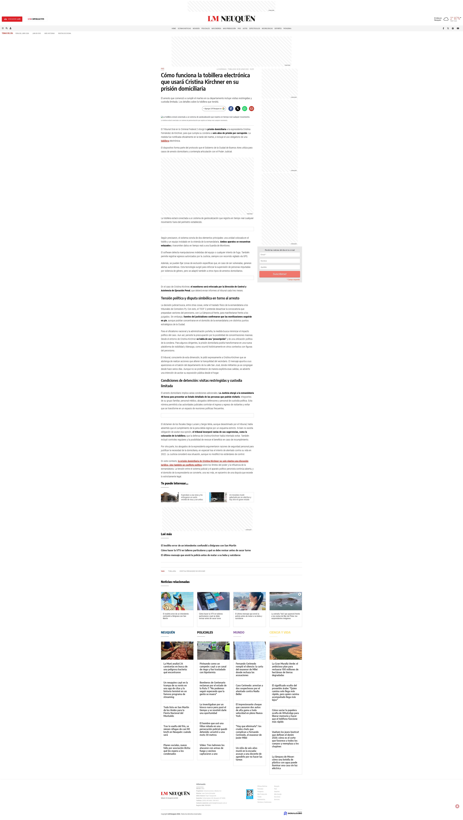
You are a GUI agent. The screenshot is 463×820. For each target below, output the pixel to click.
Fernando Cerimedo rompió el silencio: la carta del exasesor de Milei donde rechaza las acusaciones (249, 669)
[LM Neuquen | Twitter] (448, 28)
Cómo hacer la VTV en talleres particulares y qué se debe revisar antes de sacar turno (206, 550)
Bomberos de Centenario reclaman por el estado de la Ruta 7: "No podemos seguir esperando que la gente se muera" (213, 688)
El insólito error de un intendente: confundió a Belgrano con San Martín (198, 545)
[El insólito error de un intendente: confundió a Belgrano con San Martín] (177, 601)
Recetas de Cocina (64, 33)
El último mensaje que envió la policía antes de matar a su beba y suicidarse (200, 555)
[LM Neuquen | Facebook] (443, 28)
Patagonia (287, 28)
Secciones (277, 797)
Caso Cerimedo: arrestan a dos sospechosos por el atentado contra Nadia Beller (249, 689)
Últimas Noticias (184, 28)
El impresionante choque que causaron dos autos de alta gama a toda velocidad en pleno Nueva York (249, 710)
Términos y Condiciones (264, 802)
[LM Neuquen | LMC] (36, 19)
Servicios (276, 799)
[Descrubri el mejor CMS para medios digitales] (293, 815)
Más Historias (49, 33)
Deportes (278, 28)
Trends (259, 797)
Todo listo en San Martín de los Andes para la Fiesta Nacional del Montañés (176, 711)
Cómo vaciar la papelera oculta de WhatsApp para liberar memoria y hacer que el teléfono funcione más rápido (285, 716)
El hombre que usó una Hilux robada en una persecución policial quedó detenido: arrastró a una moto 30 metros (213, 729)
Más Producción (229, 28)
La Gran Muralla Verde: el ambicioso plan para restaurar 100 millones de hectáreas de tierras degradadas (285, 669)
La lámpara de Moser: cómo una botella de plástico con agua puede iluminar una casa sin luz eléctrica (284, 762)
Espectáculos (254, 28)
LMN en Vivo (37, 33)
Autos (245, 28)
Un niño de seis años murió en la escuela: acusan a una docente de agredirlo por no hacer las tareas (249, 753)
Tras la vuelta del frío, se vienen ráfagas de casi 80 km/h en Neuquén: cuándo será (177, 730)
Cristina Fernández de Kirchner (192, 571)
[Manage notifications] (457, 806)
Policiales (205, 28)
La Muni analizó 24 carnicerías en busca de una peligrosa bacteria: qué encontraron (175, 668)
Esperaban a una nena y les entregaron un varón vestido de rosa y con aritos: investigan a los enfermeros (192, 498)
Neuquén (196, 28)
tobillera (232, 69)
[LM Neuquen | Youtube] (458, 28)
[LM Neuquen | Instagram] (453, 28)
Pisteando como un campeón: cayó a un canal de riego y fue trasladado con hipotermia (213, 668)
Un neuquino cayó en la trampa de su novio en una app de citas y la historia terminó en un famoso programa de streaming (175, 689)
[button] (3, 28)
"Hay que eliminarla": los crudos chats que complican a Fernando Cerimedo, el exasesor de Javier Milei (249, 732)
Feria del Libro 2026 (22, 33)
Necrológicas (267, 28)
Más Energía (216, 28)
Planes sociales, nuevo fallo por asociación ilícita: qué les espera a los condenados (177, 749)
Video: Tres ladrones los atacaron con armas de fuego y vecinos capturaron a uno (212, 749)
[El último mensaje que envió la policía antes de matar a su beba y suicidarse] (249, 601)
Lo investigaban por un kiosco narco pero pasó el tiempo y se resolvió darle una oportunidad (213, 708)
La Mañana (221, 69)
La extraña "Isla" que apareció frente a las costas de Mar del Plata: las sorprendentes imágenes (285, 616)
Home (174, 28)
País (239, 28)
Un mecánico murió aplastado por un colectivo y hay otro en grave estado (240, 497)
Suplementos (261, 799)
